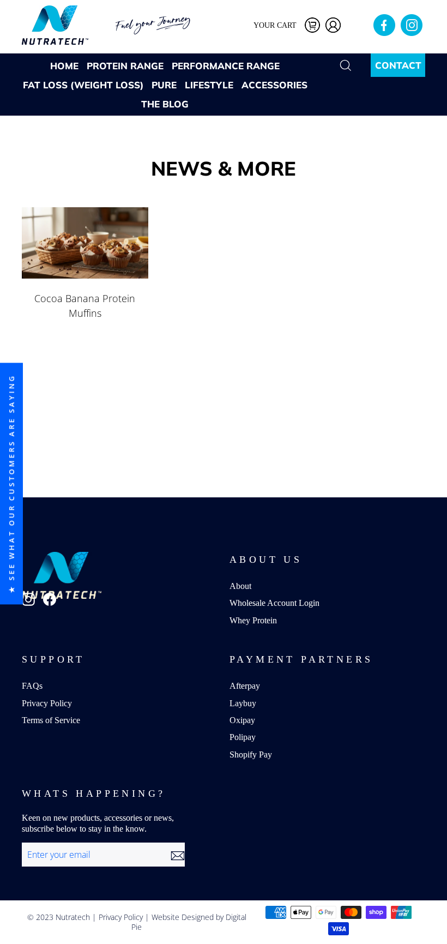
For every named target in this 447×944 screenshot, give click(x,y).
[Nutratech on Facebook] (49, 599)
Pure (164, 85)
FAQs (32, 685)
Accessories (274, 85)
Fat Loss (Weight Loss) (83, 85)
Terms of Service (51, 720)
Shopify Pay (250, 754)
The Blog (165, 104)
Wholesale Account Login (274, 603)
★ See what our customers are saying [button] (11, 483)
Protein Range (125, 65)
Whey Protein (253, 620)
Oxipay (242, 720)
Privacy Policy (47, 703)
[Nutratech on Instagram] (28, 599)
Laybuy (242, 703)
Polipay (242, 737)
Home (64, 65)
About (240, 586)
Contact (398, 65)
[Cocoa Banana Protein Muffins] (85, 242)
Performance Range (226, 65)
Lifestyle (209, 85)
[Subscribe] (178, 855)
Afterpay (244, 685)
